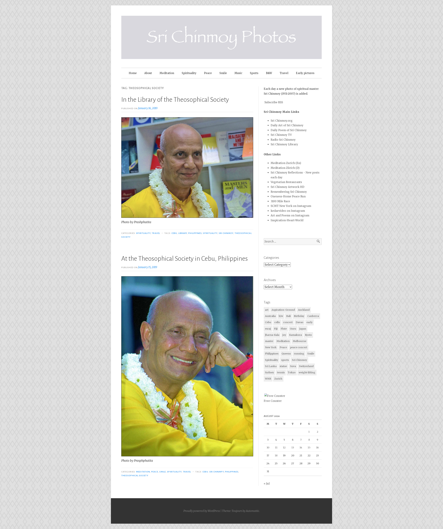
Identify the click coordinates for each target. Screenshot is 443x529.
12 (284, 447)
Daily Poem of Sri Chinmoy (289, 130)
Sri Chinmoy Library (284, 144)
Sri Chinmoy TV (281, 134)
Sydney (269, 372)
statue (283, 366)
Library (182, 233)
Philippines (195, 233)
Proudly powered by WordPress (201, 511)
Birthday (299, 316)
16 (317, 447)
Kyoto (308, 334)
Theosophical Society (134, 475)
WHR (268, 378)
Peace (208, 73)
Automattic (252, 511)
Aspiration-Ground (283, 309)
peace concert (298, 347)
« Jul (267, 483)
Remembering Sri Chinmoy (289, 191)
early (309, 322)
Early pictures (305, 73)
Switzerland (306, 366)
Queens (286, 353)
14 (301, 447)
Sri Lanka (271, 366)
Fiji (276, 328)
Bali (288, 316)
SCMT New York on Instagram (291, 206)
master (269, 341)
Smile (223, 73)
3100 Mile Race (280, 201)
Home (133, 73)
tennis (281, 372)
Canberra (313, 316)
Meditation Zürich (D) (285, 168)
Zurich (278, 378)
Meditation (167, 73)
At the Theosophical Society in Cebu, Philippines (184, 258)
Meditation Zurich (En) (286, 163)
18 (276, 455)
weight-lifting (307, 372)
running (299, 353)
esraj (268, 328)
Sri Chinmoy (226, 233)
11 (276, 447)
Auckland (304, 309)
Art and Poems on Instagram (290, 215)
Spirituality (189, 73)
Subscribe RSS (273, 102)
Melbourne (299, 341)
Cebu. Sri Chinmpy (213, 472)
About (148, 73)
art (266, 309)
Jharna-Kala (272, 334)
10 (268, 447)
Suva (293, 366)
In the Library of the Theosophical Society (175, 99)
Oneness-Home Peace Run (288, 196)
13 (292, 447)
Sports (254, 73)
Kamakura (295, 334)
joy (284, 334)
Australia (270, 316)
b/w (281, 316)
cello (277, 322)
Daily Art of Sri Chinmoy (287, 125)
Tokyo (292, 372)
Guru (293, 328)
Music (238, 73)
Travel (284, 73)
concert (288, 322)
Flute (284, 328)
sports (285, 360)
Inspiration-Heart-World (287, 220)
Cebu (174, 233)
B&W (269, 73)
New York (271, 347)
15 (309, 447)
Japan (302, 328)
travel (156, 233)
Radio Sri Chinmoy (283, 139)
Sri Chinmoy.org (281, 120)
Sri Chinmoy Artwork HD (287, 187)
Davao (299, 322)
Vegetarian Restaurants (286, 182)
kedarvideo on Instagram (288, 210)
